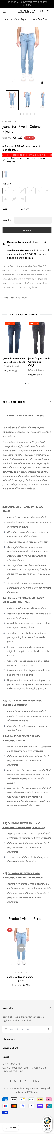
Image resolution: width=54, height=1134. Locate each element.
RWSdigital (32, 1092)
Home (5, 19)
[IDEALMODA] (27, 11)
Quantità (6, 220)
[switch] (47, 1129)
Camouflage (20, 19)
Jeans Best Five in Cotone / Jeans (21, 978)
